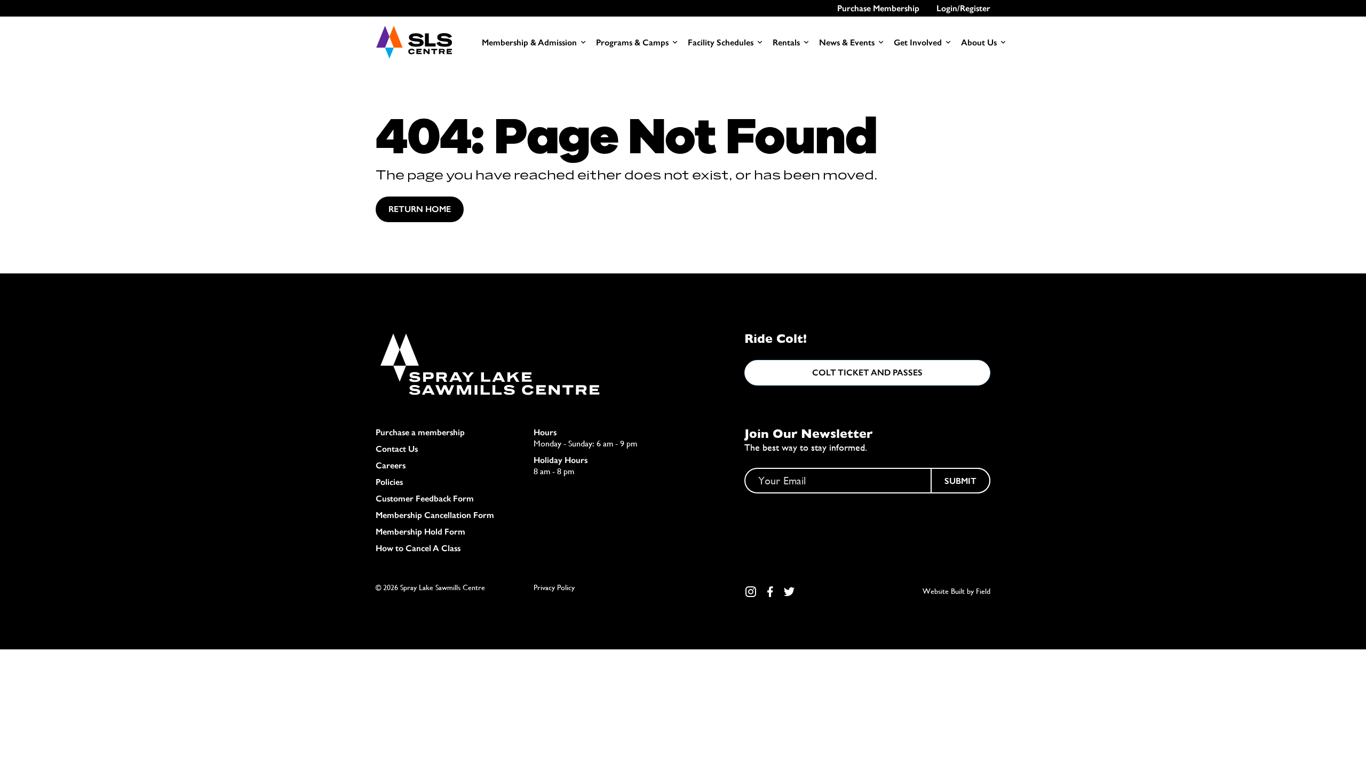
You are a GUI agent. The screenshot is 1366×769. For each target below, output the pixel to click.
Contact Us (397, 449)
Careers (391, 465)
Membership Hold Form (420, 532)
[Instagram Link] (750, 591)
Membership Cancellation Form (435, 515)
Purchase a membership (420, 432)
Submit (960, 481)
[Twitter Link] (789, 591)
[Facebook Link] (770, 591)
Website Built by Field (956, 591)
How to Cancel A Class (418, 548)
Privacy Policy (554, 587)
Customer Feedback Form (425, 498)
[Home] (414, 42)
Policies (389, 482)
